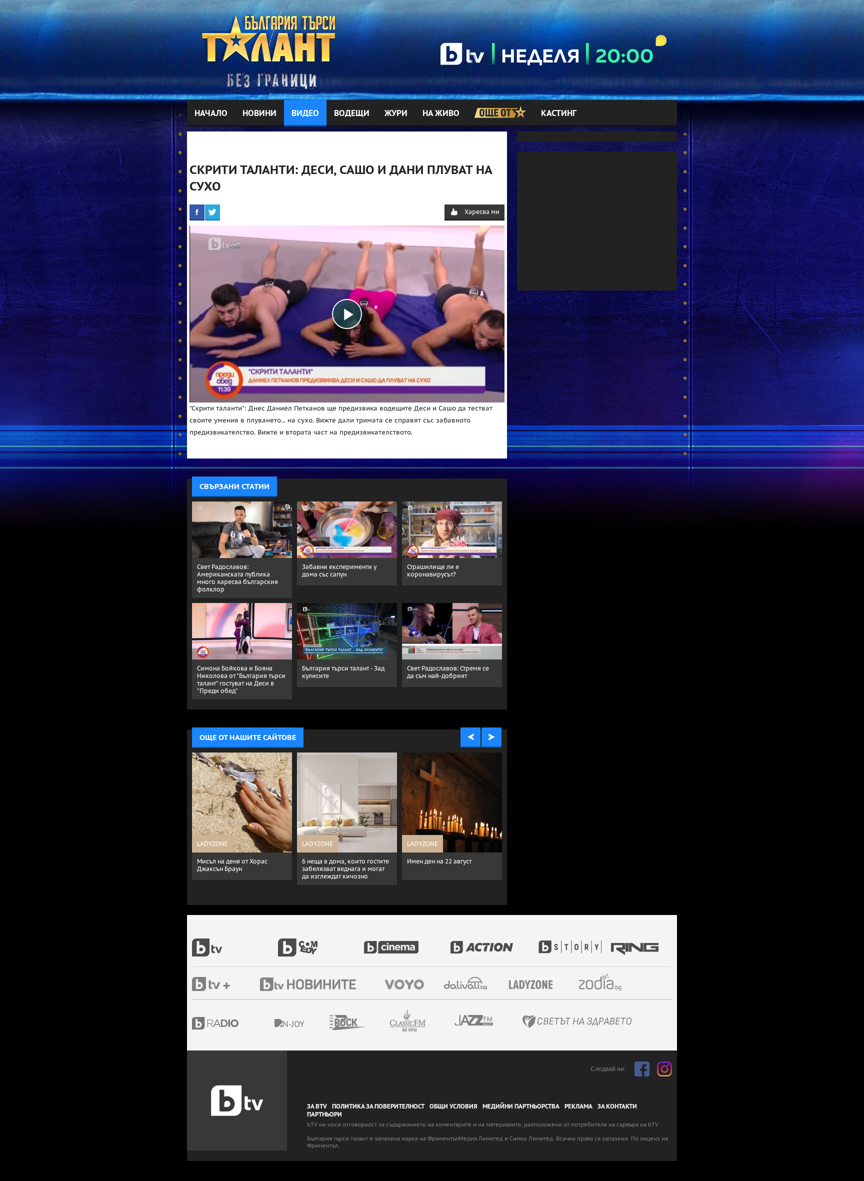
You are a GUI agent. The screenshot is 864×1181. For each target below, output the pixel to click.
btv (235, 942)
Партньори (324, 1114)
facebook (642, 1069)
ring (636, 942)
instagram (664, 1069)
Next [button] (492, 738)
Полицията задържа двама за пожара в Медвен (451, 865)
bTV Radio (236, 1023)
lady (573, 942)
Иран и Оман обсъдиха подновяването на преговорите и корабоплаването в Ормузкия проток (336, 876)
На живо (441, 113)
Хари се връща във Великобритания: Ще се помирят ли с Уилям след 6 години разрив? (236, 873)
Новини (259, 113)
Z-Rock (375, 1022)
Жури (396, 113)
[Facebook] (197, 212)
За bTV (317, 1106)
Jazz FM (474, 1020)
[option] (242, 822)
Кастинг (558, 113)
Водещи (352, 113)
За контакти (617, 1106)
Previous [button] (470, 738)
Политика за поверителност (378, 1106)
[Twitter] (212, 212)
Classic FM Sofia (435, 1021)
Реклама (578, 1106)
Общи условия (454, 1106)
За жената (534, 985)
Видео (305, 113)
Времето (466, 983)
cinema (407, 942)
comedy (321, 942)
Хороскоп (609, 982)
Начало (211, 113)
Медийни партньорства (521, 1106)
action (493, 942)
